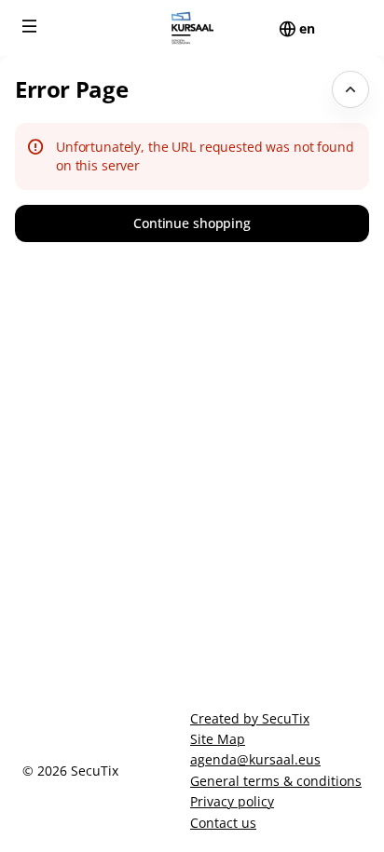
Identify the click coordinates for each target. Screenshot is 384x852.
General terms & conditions (276, 781)
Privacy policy (232, 801)
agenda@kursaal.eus (255, 759)
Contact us (223, 823)
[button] (30, 26)
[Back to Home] (192, 27)
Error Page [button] (71, 89)
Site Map (217, 739)
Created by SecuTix (249, 718)
